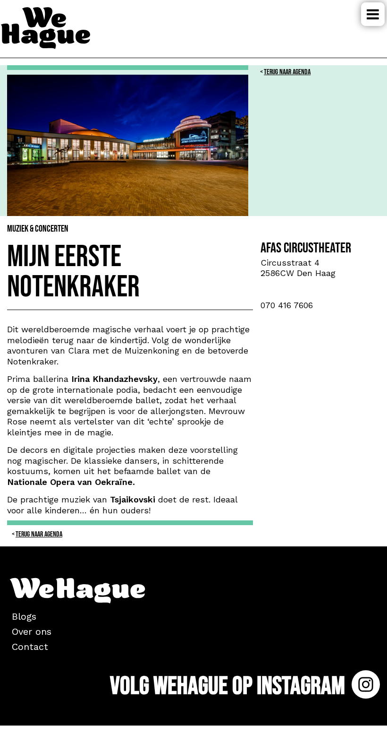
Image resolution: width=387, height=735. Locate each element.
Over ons (31, 631)
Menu (373, 14)
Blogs (24, 616)
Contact (30, 646)
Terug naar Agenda (287, 72)
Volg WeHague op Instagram (229, 686)
